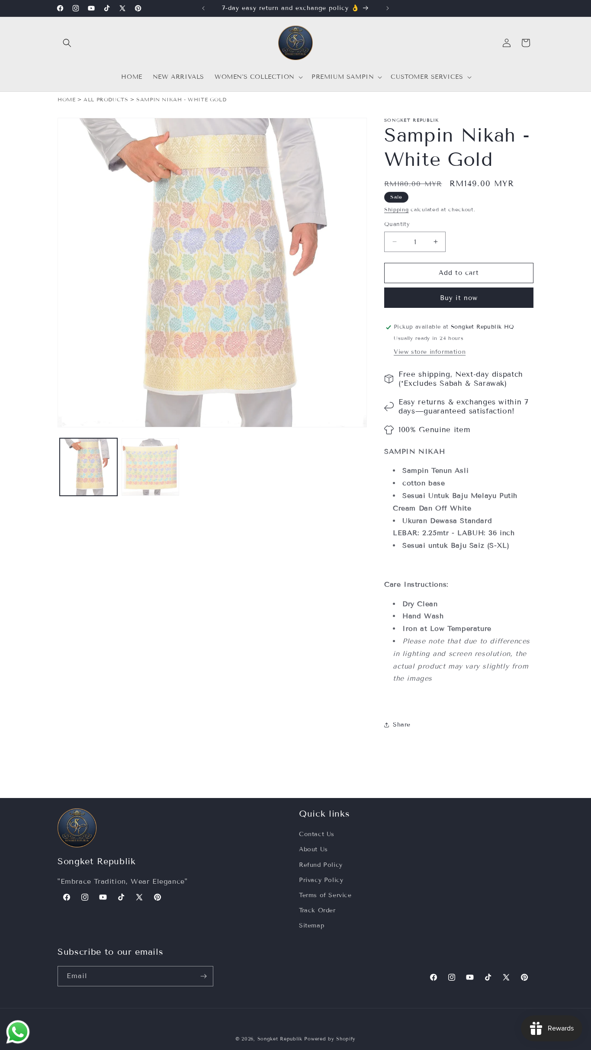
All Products (106, 99)
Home (66, 99)
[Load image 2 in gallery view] (150, 467)
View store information (430, 351)
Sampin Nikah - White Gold (181, 99)
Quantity (397, 224)
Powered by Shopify (330, 1039)
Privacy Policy (321, 880)
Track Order (317, 910)
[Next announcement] (387, 8)
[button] (67, 42)
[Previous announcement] (203, 8)
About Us (313, 849)
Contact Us (316, 834)
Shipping (396, 209)
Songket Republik (279, 1039)
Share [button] (402, 724)
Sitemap (311, 925)
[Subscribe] (203, 976)
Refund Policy (321, 865)
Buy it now (459, 298)
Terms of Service (325, 895)
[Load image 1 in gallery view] (88, 467)
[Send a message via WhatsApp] (18, 1032)
